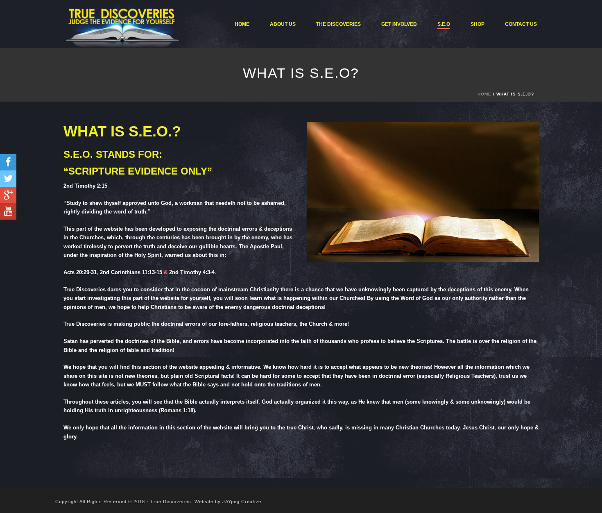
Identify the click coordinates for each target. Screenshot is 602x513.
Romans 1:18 (177, 410)
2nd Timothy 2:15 (85, 186)
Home (242, 24)
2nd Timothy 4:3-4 (192, 272)
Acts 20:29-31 (80, 272)
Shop (477, 24)
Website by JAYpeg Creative (228, 501)
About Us (283, 24)
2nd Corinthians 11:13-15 (131, 272)
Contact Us (521, 24)
